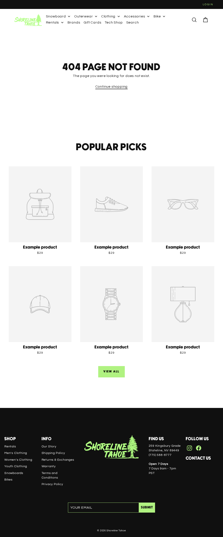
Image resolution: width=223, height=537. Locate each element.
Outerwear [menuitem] (83, 16)
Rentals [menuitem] (52, 22)
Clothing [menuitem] (108, 16)
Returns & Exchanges (58, 459)
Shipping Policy (53, 453)
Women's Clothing (18, 459)
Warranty (49, 466)
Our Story (49, 446)
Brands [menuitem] (74, 22)
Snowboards (13, 473)
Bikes (8, 479)
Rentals (10, 446)
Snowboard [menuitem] (56, 16)
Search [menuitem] (132, 22)
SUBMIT (147, 507)
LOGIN (208, 4)
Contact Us (198, 458)
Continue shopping (111, 86)
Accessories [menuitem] (134, 16)
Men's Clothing (15, 453)
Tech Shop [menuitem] (114, 22)
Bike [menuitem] (157, 16)
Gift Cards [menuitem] (92, 22)
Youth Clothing (15, 466)
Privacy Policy (52, 484)
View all (111, 371)
